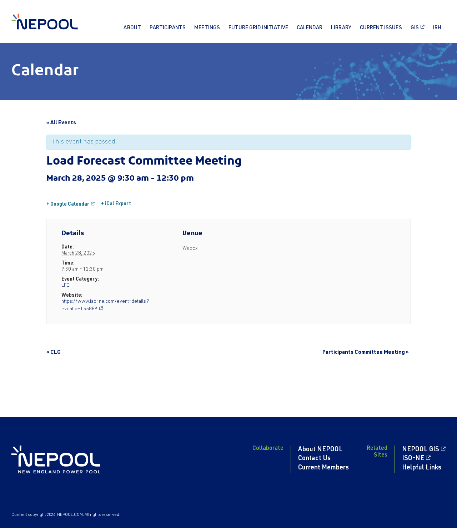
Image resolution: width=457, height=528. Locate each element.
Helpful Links (421, 468)
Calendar (309, 28)
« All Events (61, 123)
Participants (168, 28)
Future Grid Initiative (258, 28)
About (132, 28)
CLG (53, 352)
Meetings (207, 28)
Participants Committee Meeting (365, 352)
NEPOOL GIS (420, 450)
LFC (65, 285)
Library (341, 28)
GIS (415, 28)
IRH (437, 28)
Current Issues (381, 28)
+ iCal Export (116, 204)
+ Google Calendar (67, 204)
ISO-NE (413, 459)
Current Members (323, 468)
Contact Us (314, 459)
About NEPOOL (320, 450)
